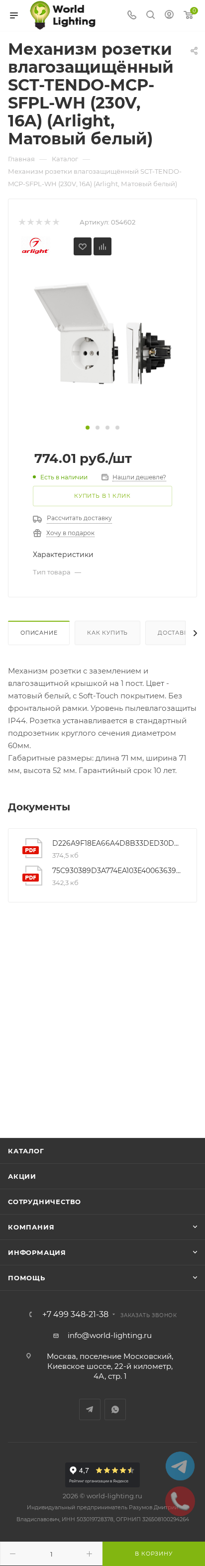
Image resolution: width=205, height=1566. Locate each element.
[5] (55, 222)
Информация (37, 1252)
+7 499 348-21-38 (75, 1315)
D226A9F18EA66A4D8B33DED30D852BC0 (117, 843)
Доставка (175, 632)
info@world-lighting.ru (110, 1335)
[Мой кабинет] (169, 15)
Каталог (26, 1151)
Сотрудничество (44, 1202)
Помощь (26, 1278)
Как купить (107, 632)
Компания (31, 1227)
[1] (21, 222)
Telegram (90, 1409)
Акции (22, 1176)
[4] (47, 222)
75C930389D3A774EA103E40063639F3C (117, 870)
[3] (38, 222)
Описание (38, 632)
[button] (88, 427)
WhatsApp (115, 1409)
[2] (30, 222)
